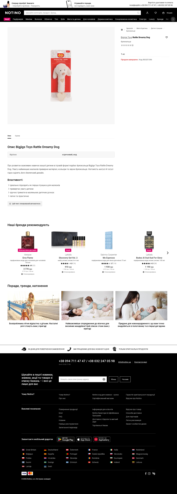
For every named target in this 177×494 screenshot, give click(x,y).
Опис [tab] (9, 136)
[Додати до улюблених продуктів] (166, 37)
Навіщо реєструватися (68, 424)
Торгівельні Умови (100, 425)
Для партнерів (132, 417)
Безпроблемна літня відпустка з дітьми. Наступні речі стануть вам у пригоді (33, 324)
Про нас (62, 398)
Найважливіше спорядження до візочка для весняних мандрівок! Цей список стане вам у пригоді (87, 326)
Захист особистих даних (136, 424)
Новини (62, 420)
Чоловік (125, 379)
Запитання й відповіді (68, 427)
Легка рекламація (133, 420)
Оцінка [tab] (17, 136)
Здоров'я (129, 28)
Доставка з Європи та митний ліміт (105, 420)
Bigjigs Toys (126, 37)
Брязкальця (130, 31)
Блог (61, 413)
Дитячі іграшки (156, 28)
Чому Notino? (64, 395)
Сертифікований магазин (103, 398)
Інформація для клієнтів (102, 409)
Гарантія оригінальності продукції (140, 395)
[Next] (167, 253)
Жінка (113, 379)
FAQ (60, 417)
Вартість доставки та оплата (160, 3)
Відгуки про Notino (134, 398)
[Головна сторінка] (122, 30)
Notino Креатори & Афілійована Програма (105, 414)
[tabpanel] (61, 179)
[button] (61, 75)
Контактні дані (140, 362)
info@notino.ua (124, 362)
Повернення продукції (68, 409)
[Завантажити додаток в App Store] (84, 439)
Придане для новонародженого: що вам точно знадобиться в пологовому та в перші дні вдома (141, 324)
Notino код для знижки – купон (105, 395)
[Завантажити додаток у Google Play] (66, 439)
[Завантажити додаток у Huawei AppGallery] (101, 439)
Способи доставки (134, 413)
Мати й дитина (142, 28)
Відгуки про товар (133, 409)
